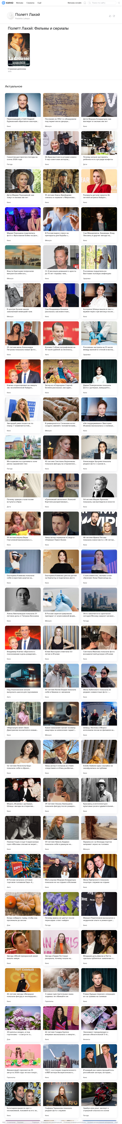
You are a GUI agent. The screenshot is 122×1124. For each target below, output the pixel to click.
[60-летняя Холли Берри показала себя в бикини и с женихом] (61, 681)
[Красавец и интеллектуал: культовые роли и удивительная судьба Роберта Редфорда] (99, 796)
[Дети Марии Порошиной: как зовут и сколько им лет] (23, 187)
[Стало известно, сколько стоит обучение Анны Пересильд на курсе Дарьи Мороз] (99, 567)
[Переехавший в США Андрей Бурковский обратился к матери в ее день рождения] (23, 111)
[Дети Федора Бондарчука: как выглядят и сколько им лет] (99, 111)
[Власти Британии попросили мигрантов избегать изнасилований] (23, 263)
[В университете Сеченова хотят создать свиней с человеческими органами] (61, 415)
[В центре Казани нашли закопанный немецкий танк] (23, 301)
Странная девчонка (17, 69)
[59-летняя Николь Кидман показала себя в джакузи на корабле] (61, 834)
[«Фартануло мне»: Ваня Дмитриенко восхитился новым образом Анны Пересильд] (23, 719)
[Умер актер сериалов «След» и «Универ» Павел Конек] (61, 529)
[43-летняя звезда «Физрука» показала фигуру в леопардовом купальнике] (23, 986)
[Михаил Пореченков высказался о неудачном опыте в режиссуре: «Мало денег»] (99, 910)
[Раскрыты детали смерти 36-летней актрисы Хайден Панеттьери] (99, 187)
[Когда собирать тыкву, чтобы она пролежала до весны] (23, 910)
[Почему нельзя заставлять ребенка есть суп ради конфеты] (99, 149)
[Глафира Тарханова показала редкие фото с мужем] (61, 1100)
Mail (3, 1122)
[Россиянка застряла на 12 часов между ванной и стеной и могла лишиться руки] (99, 339)
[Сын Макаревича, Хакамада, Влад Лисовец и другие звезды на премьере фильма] (99, 225)
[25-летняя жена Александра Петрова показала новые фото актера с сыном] (23, 339)
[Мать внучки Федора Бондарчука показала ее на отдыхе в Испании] (61, 872)
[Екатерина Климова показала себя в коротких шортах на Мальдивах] (23, 567)
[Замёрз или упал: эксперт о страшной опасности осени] (99, 1100)
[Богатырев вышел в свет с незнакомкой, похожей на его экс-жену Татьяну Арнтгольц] (23, 1100)
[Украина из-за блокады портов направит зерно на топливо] (99, 834)
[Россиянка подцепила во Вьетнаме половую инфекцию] (99, 263)
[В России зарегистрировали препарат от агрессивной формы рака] (61, 605)
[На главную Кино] (9, 3)
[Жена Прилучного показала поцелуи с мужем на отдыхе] (99, 872)
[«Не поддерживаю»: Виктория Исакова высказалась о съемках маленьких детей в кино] (99, 415)
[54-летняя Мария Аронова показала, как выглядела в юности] (99, 491)
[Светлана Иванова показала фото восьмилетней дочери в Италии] (99, 643)
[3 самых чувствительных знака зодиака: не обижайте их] (61, 986)
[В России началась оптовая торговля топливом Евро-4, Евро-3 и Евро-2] (23, 872)
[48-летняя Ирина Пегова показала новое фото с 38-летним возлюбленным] (99, 529)
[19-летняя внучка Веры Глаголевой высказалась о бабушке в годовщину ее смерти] (23, 529)
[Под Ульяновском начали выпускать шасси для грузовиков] (23, 681)
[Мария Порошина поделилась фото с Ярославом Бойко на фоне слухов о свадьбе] (23, 225)
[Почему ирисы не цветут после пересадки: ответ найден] (61, 910)
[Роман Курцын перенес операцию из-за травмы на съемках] (99, 986)
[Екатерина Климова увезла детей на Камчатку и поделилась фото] (61, 567)
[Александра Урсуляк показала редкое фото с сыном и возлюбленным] (99, 453)
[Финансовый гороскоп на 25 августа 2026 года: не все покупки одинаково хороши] (23, 1062)
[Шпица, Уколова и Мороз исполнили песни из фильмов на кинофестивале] (99, 719)
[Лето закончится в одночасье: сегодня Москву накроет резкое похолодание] (99, 605)
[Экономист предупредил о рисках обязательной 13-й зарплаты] (99, 1024)
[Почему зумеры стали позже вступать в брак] (23, 491)
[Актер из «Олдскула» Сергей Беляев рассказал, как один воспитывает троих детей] (61, 377)
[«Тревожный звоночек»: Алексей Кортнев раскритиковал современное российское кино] (61, 491)
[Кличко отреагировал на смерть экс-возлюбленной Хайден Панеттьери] (23, 377)
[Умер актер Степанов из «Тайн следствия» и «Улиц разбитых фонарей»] (61, 758)
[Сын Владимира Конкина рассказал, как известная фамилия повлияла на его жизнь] (61, 301)
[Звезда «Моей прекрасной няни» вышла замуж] (23, 948)
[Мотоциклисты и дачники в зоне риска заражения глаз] (23, 453)
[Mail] (3, 3)
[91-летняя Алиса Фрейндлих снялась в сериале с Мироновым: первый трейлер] (61, 187)
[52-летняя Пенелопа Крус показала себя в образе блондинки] (23, 758)
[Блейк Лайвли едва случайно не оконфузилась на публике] (99, 758)
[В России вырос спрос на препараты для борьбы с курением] (61, 225)
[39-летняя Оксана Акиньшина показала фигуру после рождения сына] (61, 796)
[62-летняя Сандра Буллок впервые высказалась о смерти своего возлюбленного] (61, 1024)
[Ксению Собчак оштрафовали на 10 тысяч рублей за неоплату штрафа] (61, 339)
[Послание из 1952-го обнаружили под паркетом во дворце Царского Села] (61, 111)
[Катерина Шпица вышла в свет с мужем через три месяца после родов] (99, 301)
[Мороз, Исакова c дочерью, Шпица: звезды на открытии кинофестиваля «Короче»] (23, 796)
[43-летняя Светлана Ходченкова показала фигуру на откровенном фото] (61, 453)
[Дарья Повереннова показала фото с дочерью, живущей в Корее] (99, 377)
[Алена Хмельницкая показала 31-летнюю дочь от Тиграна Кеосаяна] (23, 605)
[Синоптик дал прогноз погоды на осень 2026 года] (23, 149)
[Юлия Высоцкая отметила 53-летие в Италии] (61, 643)
